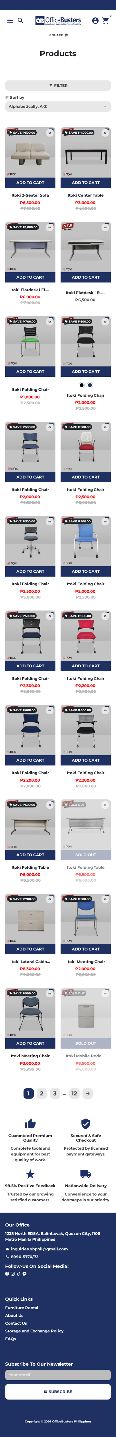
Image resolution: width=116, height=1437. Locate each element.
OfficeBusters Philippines (72, 1421)
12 (74, 1093)
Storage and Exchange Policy (34, 1331)
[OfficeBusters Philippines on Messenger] (24, 1273)
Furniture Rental (21, 1307)
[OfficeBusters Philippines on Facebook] (7, 1273)
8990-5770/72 (22, 1256)
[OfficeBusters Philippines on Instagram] (13, 1273)
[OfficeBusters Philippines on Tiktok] (19, 1273)
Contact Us (16, 1323)
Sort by (14, 97)
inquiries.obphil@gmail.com (37, 1249)
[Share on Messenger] (66, 35)
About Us (14, 1315)
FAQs (10, 1338)
